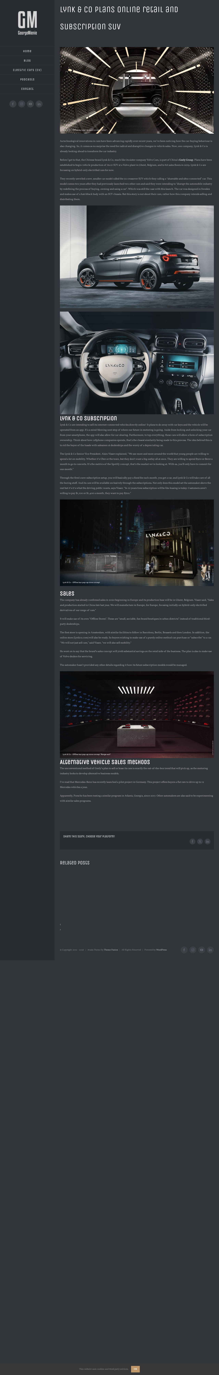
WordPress (161, 950)
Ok (135, 1369)
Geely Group (186, 160)
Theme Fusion (111, 950)
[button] (137, 924)
